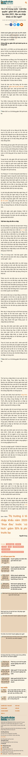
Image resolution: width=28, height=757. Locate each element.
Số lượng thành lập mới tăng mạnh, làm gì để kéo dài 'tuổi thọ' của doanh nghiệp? (13, 655)
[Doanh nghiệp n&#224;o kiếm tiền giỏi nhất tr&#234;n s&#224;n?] (5, 561)
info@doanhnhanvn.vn (7, 749)
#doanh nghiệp (10, 544)
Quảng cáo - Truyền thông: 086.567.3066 (11, 753)
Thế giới (17, 708)
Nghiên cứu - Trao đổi (6, 705)
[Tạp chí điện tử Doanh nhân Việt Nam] (7, 2)
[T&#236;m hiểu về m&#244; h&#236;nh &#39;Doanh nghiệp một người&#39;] (14, 624)
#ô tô (9, 546)
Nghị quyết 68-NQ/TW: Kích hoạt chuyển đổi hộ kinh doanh (18, 680)
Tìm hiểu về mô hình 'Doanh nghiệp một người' (12, 634)
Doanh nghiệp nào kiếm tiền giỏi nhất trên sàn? (19, 559)
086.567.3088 (5, 747)
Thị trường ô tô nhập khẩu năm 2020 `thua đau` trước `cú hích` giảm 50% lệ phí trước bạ (14, 524)
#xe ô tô (4, 546)
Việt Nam (9, 7)
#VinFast (18, 544)
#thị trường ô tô (5, 549)
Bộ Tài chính (4, 201)
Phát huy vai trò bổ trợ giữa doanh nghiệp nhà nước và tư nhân (18, 663)
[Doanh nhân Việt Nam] (8, 718)
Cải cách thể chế (17, 7)
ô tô (26, 504)
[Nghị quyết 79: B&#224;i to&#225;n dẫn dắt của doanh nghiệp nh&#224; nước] (5, 672)
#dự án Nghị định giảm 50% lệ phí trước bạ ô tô (12, 551)
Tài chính (17, 710)
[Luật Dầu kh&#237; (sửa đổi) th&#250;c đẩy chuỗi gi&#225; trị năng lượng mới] (4, 698)
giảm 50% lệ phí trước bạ (16, 86)
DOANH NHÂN (4, 708)
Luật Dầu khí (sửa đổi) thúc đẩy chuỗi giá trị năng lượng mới (17, 697)
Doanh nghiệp (4, 710)
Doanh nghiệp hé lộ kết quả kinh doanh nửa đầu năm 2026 (18, 569)
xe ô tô (23, 230)
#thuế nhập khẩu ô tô (18, 546)
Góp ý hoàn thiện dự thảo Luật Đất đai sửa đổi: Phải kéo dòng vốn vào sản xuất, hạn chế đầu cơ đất (16, 691)
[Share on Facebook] (11, 24)
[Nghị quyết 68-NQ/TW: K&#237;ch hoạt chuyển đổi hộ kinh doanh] (5, 680)
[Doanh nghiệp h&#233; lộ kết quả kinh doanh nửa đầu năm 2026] (5, 569)
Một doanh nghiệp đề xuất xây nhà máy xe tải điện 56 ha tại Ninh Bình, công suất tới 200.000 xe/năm (18, 586)
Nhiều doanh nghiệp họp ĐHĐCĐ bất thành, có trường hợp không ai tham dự (19, 577)
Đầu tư (2, 713)
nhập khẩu (24, 394)
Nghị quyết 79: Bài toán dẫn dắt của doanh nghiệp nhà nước (19, 671)
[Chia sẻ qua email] (21, 24)
